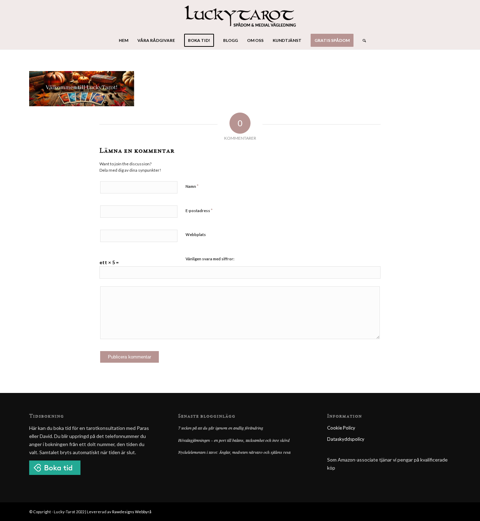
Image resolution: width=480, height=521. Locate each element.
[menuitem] (123, 40)
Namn (192, 186)
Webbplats (196, 234)
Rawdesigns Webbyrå (131, 511)
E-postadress (199, 210)
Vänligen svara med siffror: (210, 258)
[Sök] (362, 40)
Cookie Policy (341, 428)
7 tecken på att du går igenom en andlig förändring (220, 428)
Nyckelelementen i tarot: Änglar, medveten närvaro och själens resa (234, 452)
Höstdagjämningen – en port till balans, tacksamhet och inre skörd (234, 440)
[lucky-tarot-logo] (240, 16)
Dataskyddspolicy (345, 439)
